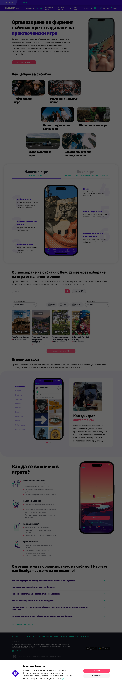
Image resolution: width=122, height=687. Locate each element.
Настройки (96, 676)
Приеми (97, 671)
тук (62, 678)
